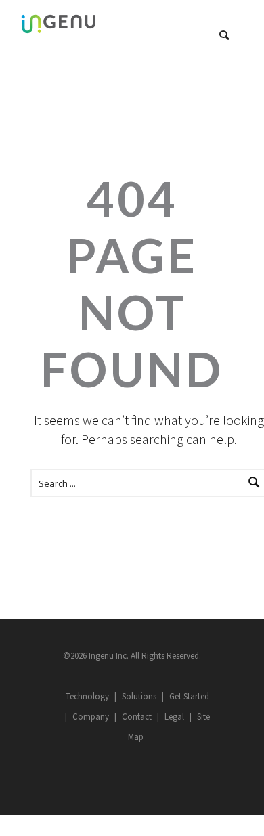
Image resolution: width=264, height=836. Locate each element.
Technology (87, 696)
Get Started (189, 696)
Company (90, 716)
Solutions (139, 696)
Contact (137, 716)
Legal (174, 716)
